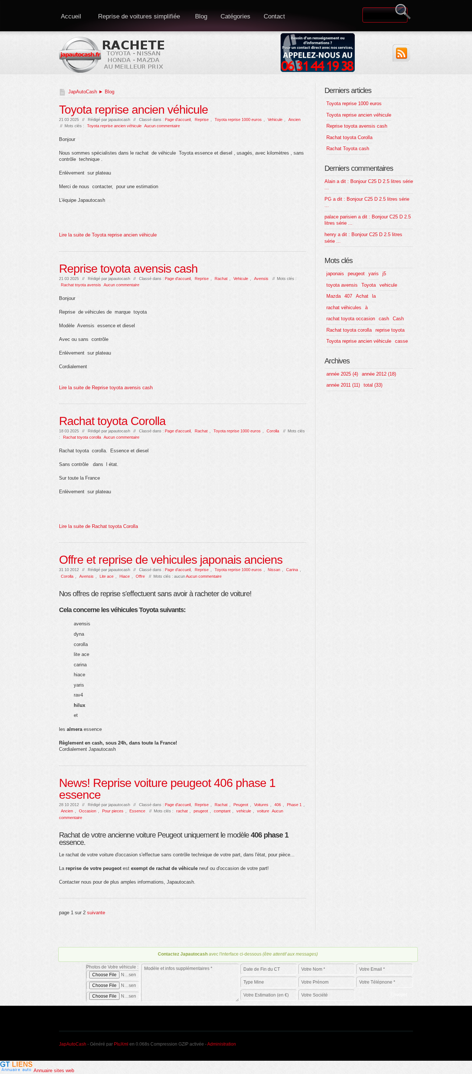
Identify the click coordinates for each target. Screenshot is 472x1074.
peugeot (201, 811)
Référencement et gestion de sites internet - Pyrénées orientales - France (349, 1043)
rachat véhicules (343, 307)
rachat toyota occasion (350, 318)
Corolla (273, 431)
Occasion (87, 811)
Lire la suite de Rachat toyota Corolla (98, 526)
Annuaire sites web (54, 1070)
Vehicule (275, 119)
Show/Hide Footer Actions (403, 936)
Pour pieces (113, 811)
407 (348, 296)
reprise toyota (390, 330)
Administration (221, 1044)
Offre (140, 576)
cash (384, 318)
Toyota (368, 285)
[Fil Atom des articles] (401, 53)
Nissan (274, 569)
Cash (398, 318)
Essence (137, 811)
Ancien (294, 119)
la (374, 296)
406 (277, 804)
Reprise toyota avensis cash (128, 268)
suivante (96, 912)
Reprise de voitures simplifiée (139, 16)
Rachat (221, 278)
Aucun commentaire (162, 126)
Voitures (261, 804)
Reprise (202, 119)
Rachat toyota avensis (81, 285)
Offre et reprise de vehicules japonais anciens (170, 559)
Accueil (71, 16)
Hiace (124, 576)
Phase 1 (294, 804)
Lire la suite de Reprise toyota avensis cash (106, 387)
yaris (373, 273)
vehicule (243, 811)
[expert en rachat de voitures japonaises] (112, 54)
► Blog (105, 91)
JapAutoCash (82, 91)
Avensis (261, 278)
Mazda (333, 296)
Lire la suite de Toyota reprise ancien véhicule (108, 235)
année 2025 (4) (342, 374)
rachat (182, 811)
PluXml (121, 1044)
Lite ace (107, 576)
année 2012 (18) (379, 374)
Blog (201, 16)
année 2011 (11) (343, 385)
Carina (292, 569)
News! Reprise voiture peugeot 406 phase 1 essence (167, 788)
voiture (263, 811)
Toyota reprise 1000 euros (238, 119)
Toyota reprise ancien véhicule (133, 109)
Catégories (235, 16)
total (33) (373, 385)
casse (401, 341)
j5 (384, 273)
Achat (362, 296)
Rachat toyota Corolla (112, 421)
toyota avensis (342, 285)
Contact (274, 16)
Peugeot (240, 804)
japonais (335, 273)
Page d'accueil (178, 119)
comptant (222, 811)
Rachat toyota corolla (82, 437)
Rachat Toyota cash (347, 148)
